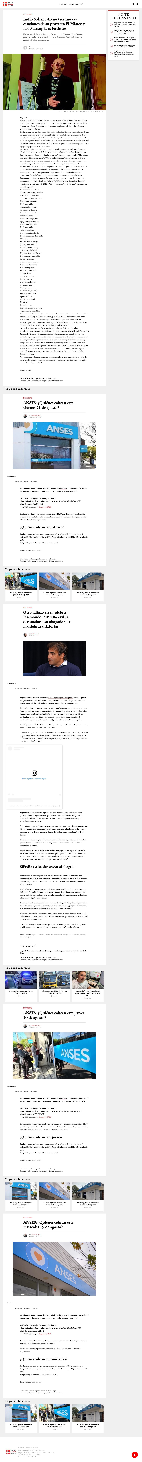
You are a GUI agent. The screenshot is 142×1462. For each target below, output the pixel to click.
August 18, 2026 (45, 1334)
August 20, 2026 (45, 507)
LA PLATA (70, 934)
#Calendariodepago (28, 498)
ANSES (64, 488)
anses (34, 550)
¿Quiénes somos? (76, 4)
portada (38, 550)
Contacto (63, 4)
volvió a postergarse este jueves (60, 697)
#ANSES (77, 501)
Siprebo (82, 934)
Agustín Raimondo (38, 934)
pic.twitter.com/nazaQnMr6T (32, 1331)
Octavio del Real (35, 415)
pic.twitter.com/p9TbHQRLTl (32, 1114)
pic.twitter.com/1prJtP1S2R (31, 504)
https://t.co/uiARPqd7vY (64, 501)
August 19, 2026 (45, 1117)
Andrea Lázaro (35, 634)
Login (54, 378)
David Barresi (49, 934)
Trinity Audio (26, 481)
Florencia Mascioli (60, 934)
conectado (40, 380)
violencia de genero (26, 937)
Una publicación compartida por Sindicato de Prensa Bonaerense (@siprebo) (34, 806)
